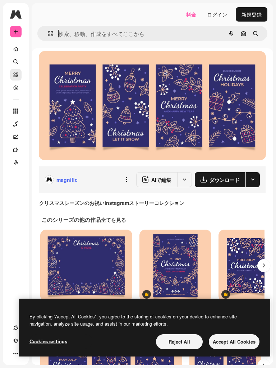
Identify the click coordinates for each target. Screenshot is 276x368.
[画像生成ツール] (16, 137)
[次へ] (263, 266)
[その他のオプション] (126, 179)
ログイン (217, 14)
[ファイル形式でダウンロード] (252, 179)
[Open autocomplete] (48, 33)
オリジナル (88, 64)
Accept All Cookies (234, 341)
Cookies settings (48, 341)
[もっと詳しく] (16, 87)
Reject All (179, 341)
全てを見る (113, 219)
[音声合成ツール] (16, 163)
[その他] (16, 353)
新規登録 (252, 14)
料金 (191, 14)
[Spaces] (16, 124)
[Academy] (16, 340)
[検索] (16, 62)
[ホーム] (16, 49)
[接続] (16, 328)
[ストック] (16, 74)
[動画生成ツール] (16, 150)
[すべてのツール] (16, 111)
